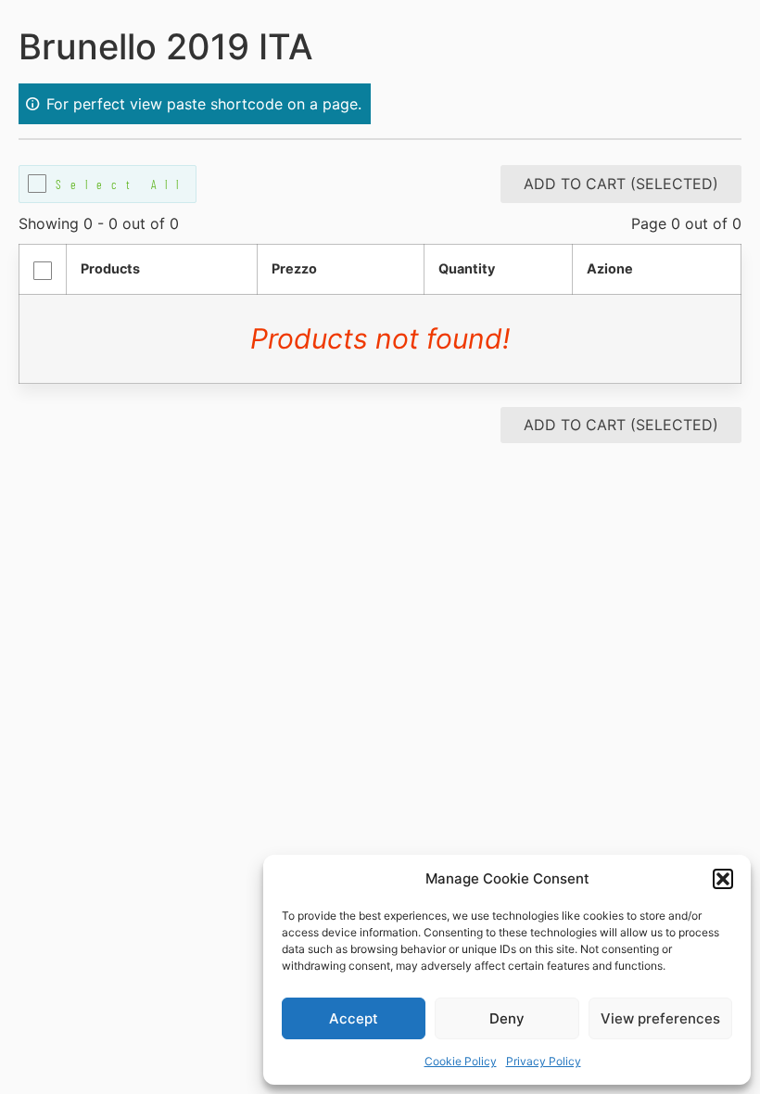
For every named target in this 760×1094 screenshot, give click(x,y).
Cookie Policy (460, 1061)
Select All (121, 184)
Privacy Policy (543, 1061)
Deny (507, 1018)
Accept (353, 1018)
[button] (723, 879)
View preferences (660, 1018)
